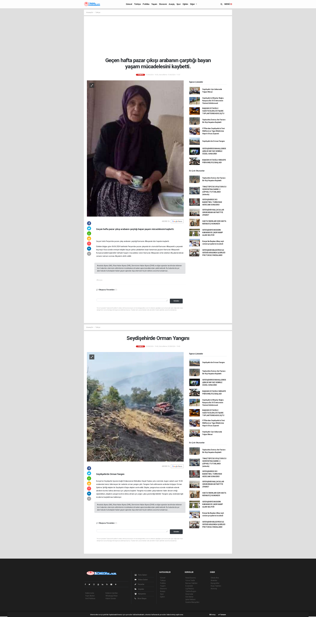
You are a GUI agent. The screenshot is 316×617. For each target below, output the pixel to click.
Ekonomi (163, 4)
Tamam (223, 615)
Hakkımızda (89, 593)
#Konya (99, 280)
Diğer (192, 4)
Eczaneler (189, 586)
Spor (179, 4)
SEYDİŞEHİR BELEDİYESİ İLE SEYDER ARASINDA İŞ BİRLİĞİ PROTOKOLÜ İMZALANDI (213, 252)
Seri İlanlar (189, 597)
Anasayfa (89, 12)
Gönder (176, 301)
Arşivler (141, 589)
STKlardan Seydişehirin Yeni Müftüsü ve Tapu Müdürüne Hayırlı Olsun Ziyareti (213, 131)
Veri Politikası (90, 598)
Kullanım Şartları (112, 593)
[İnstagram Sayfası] (95, 584)
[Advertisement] (158, 36)
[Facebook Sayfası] (86, 584)
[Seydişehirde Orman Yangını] (135, 407)
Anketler (214, 580)
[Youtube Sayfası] (99, 584)
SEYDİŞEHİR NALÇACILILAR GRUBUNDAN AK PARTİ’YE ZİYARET (213, 212)
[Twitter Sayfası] (90, 584)
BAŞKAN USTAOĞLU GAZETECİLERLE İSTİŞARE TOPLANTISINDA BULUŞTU (213, 110)
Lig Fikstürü (189, 589)
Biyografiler (215, 583)
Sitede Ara (215, 578)
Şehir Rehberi (190, 599)
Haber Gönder (111, 598)
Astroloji (214, 589)
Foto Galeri (142, 575)
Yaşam (154, 4)
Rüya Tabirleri (216, 586)
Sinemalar (189, 594)
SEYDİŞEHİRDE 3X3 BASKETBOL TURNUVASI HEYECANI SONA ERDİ (212, 202)
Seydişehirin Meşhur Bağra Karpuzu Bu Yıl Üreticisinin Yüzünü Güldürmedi (213, 100)
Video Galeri (143, 580)
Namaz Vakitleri (191, 583)
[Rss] (108, 584)
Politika (146, 4)
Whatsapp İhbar (112, 596)
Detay (213, 615)
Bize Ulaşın (141, 598)
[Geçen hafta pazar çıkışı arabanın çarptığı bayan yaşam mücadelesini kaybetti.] (135, 148)
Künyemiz (142, 594)
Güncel (129, 4)
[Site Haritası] (112, 584)
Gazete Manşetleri (192, 602)
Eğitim (185, 4)
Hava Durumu (190, 578)
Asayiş (172, 4)
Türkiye (137, 4)
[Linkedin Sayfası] (103, 584)
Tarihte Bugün (190, 591)
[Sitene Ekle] (116, 584)
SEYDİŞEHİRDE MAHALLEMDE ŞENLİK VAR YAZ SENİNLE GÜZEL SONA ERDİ (214, 151)
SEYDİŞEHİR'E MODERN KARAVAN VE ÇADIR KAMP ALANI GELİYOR (212, 232)
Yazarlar (140, 584)
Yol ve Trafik (190, 580)
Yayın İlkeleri (90, 596)
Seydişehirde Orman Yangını (213, 141)
